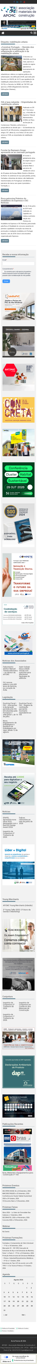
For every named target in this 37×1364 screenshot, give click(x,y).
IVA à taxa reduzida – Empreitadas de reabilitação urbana (18, 103)
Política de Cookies (23, 1328)
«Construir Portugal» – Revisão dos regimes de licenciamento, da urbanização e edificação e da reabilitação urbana (17, 50)
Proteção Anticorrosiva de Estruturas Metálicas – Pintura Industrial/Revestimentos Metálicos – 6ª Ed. (18, 1258)
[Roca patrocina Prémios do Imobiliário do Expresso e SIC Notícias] (11, 206)
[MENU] (34, 32)
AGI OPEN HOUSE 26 (9, 1191)
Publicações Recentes (12, 1124)
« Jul (5, 1315)
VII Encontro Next (8, 1201)
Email (4, 260)
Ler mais (5, 94)
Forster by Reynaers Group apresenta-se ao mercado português (18, 151)
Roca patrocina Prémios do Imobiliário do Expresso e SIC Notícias (14, 200)
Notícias (6, 811)
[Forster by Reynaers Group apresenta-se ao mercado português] (11, 156)
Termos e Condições (8, 1331)
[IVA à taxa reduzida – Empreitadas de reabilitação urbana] (11, 107)
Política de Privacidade (8, 1328)
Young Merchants (10, 899)
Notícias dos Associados (14, 660)
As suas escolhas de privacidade (20, 1357)
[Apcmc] (3, 32)
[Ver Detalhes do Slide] (18, 22)
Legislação (7, 697)
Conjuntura (7, 996)
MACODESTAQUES (8, 1193)
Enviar (6, 281)
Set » (23, 1315)
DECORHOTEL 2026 (9, 1217)
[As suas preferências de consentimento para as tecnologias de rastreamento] (23, 1360)
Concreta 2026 (7, 1220)
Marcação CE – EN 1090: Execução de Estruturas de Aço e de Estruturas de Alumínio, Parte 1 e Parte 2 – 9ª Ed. (18, 1250)
